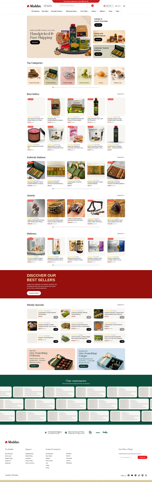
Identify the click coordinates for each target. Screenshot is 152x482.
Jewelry (68, 460)
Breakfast (68, 453)
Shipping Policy (29, 453)
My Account (8, 456)
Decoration (69, 458)
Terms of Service (29, 463)
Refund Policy (29, 456)
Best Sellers (45, 11)
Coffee (47, 465)
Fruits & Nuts (49, 460)
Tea (47, 463)
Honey (47, 467)
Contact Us (8, 460)
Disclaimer (28, 458)
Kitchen (68, 456)
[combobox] (76, 5)
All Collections (35, 11)
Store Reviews (9, 453)
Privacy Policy (29, 460)
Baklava (48, 458)
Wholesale (7, 463)
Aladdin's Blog (8, 458)
